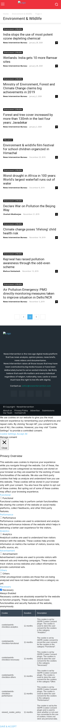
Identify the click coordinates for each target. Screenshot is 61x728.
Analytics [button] (4, 531)
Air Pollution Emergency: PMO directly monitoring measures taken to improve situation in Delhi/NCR (28, 293)
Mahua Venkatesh (11, 271)
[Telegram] (30, 394)
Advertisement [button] (7, 550)
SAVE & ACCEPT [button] (8, 726)
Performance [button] (6, 514)
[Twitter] (39, 394)
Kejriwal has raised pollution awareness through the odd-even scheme (26, 263)
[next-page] (42, 316)
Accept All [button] (22, 433)
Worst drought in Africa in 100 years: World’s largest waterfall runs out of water (29, 179)
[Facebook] (14, 394)
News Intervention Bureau (15, 42)
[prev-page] (17, 316)
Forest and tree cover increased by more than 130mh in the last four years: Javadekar (28, 118)
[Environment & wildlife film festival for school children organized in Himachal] (30, 138)
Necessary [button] (5, 586)
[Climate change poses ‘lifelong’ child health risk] (30, 223)
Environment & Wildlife (22, 13)
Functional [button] (5, 495)
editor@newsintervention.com (36, 386)
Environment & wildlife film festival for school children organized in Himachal (28, 149)
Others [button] (3, 570)
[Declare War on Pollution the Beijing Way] (30, 199)
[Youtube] (47, 394)
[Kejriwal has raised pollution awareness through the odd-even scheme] (30, 250)
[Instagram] (22, 394)
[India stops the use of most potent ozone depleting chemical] (30, 27)
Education (8, 140)
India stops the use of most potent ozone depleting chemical (28, 36)
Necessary (8, 590)
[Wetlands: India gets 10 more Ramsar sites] (30, 52)
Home (6, 13)
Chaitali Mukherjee (12, 214)
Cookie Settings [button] (8, 433)
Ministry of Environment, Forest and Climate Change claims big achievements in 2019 (29, 88)
